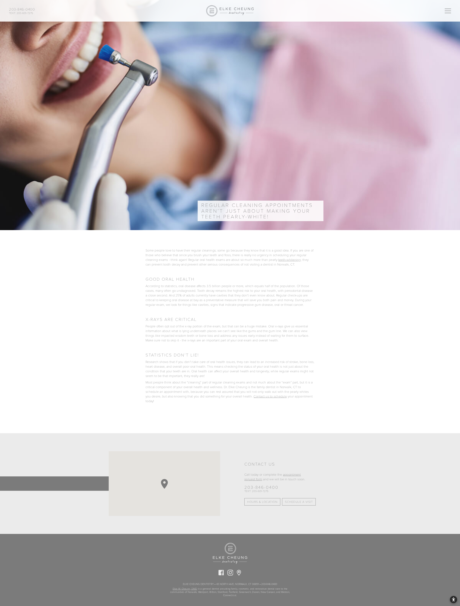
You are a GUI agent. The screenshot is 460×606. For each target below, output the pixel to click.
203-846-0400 (261, 487)
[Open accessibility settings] (453, 599)
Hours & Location (262, 502)
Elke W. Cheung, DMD (185, 588)
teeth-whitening (289, 260)
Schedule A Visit (299, 502)
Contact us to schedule (270, 396)
